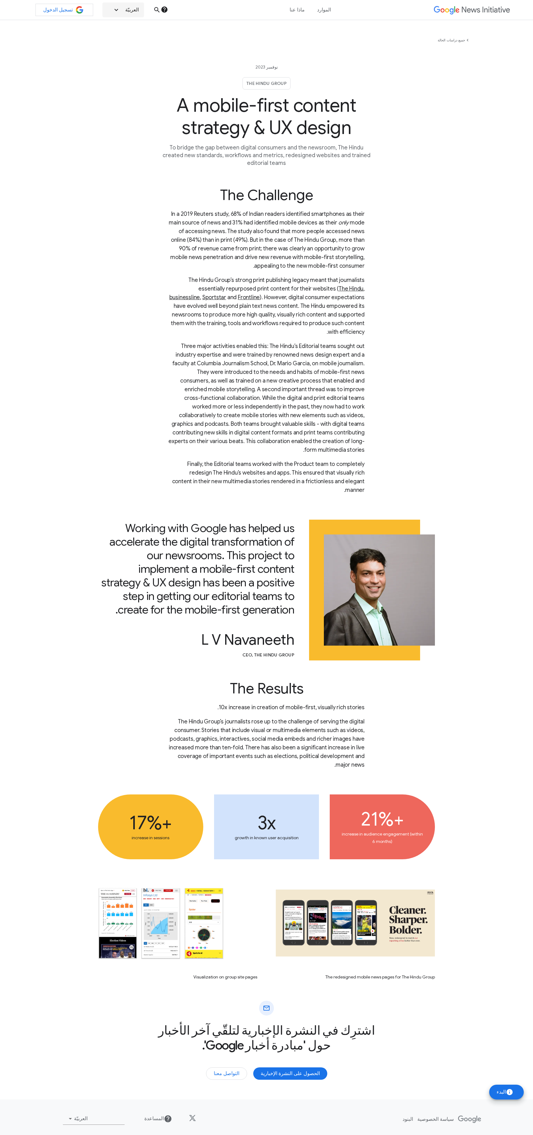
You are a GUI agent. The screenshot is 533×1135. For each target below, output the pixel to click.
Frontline (249, 297)
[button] (123, 9)
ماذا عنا (297, 10)
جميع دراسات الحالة (451, 40)
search (157, 10)
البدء (505, 1092)
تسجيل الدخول (58, 10)
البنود (408, 1119)
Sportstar (214, 297)
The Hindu (351, 288)
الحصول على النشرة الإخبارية (290, 1073)
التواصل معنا (226, 1073)
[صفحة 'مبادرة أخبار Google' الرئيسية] (472, 10)
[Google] (469, 1119)
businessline (184, 297)
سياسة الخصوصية (435, 1119)
